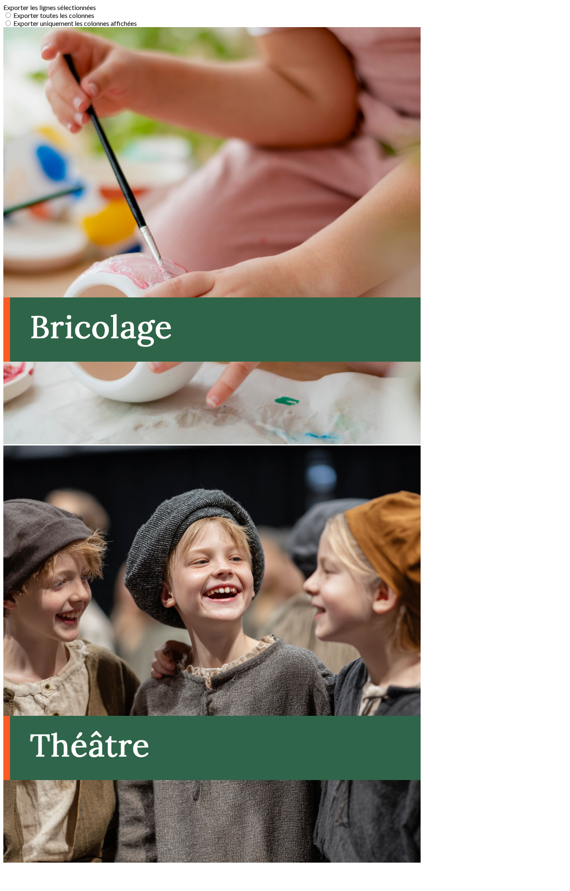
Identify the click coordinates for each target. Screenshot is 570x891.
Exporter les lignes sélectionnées (49, 7)
